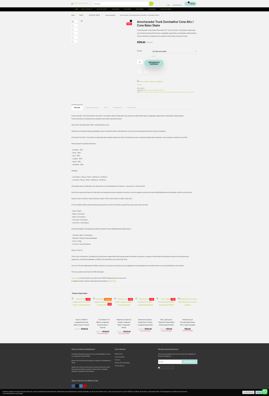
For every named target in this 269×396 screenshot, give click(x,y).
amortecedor (144, 92)
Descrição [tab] (77, 107)
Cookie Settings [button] (248, 392)
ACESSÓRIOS (140, 9)
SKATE (81, 15)
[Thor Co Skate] (150, 81)
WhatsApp (112, 281)
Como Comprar (120, 357)
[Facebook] (73, 386)
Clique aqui (75, 278)
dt (174, 92)
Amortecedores (110, 15)
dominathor (169, 92)
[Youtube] (85, 386)
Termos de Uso (119, 366)
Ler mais (102, 336)
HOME (76, 9)
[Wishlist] (177, 2)
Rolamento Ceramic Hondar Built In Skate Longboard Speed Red (145, 322)
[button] (131, 21)
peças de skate (179, 92)
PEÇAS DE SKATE (102, 9)
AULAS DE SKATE (166, 9)
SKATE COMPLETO (86, 9)
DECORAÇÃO (152, 9)
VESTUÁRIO (127, 9)
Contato (117, 360)
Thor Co (139, 84)
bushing (151, 92)
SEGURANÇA (115, 9)
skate (186, 92)
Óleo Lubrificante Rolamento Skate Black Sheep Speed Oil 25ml (166, 322)
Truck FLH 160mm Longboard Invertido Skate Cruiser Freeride (81, 322)
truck (192, 92)
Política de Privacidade (122, 363)
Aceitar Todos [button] (261, 392)
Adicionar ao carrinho (154, 63)
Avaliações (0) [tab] (117, 107)
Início (73, 15)
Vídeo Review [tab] (131, 107)
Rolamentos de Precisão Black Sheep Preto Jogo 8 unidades (187, 322)
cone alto (156, 92)
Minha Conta (119, 354)
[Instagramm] (81, 386)
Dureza (139, 51)
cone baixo (163, 92)
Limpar (154, 56)
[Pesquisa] (151, 4)
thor (189, 92)
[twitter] (77, 386)
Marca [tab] (106, 107)
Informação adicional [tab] (92, 107)
